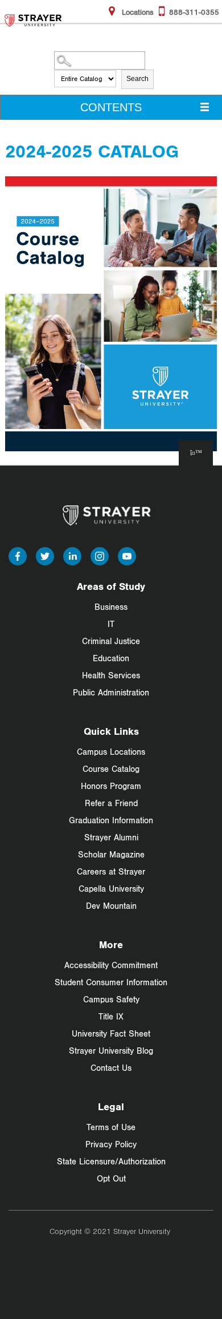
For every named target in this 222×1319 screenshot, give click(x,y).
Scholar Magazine (111, 854)
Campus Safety (111, 999)
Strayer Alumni (111, 837)
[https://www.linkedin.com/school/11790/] (72, 555)
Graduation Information (111, 820)
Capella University (111, 888)
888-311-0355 (194, 12)
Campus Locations (111, 751)
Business (111, 606)
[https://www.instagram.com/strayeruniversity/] (100, 555)
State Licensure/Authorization (111, 1161)
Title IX (111, 1016)
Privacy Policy (111, 1144)
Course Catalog (111, 768)
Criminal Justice (111, 641)
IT (111, 624)
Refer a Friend (111, 803)
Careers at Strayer (111, 871)
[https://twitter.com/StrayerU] (45, 555)
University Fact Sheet (111, 1033)
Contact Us (111, 1067)
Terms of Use (111, 1127)
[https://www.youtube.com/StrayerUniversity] (127, 555)
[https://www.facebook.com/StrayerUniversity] (18, 555)
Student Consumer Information (111, 982)
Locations (137, 12)
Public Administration (111, 692)
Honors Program (111, 786)
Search (137, 79)
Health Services (111, 675)
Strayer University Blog (111, 1050)
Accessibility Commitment (111, 965)
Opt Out (111, 1178)
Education (111, 658)
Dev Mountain (111, 905)
